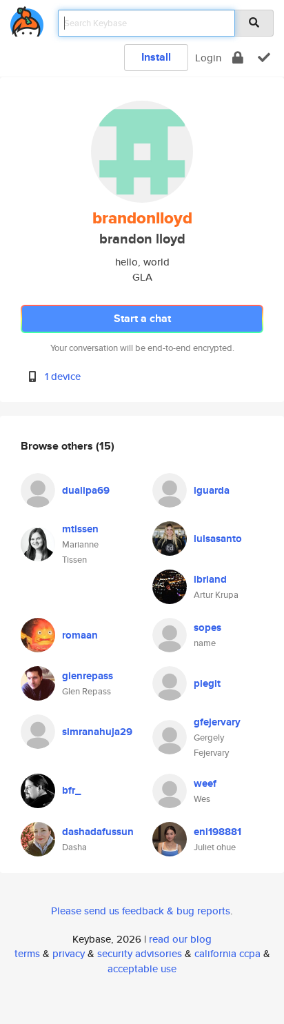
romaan (80, 635)
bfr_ (71, 790)
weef (205, 783)
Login (208, 57)
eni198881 (217, 831)
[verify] (264, 57)
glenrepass (87, 675)
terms (27, 953)
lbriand (210, 579)
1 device (63, 376)
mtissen (80, 528)
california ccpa (227, 953)
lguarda (212, 490)
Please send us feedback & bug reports (140, 910)
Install (156, 57)
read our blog (180, 939)
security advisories (139, 953)
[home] (26, 19)
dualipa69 (86, 490)
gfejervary (217, 722)
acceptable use (142, 968)
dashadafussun (98, 831)
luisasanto (218, 538)
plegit (207, 683)
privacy (68, 953)
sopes (207, 627)
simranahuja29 (97, 731)
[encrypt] (237, 57)
